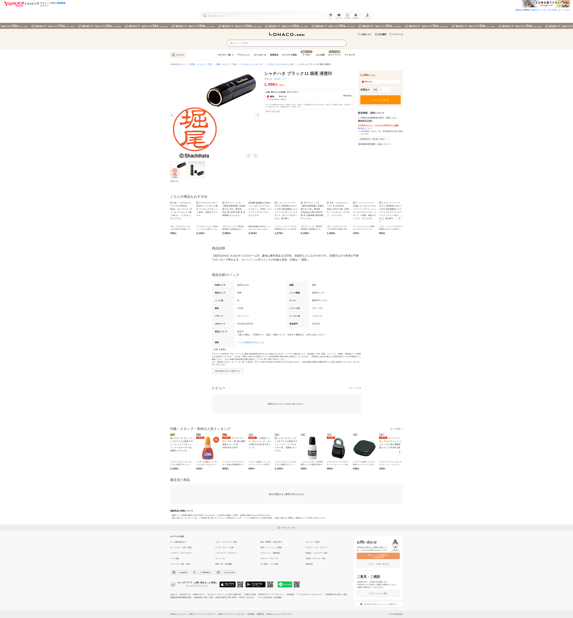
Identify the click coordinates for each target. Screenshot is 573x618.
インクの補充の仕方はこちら (250, 342)
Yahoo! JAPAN (522, 10)
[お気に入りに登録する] (255, 155)
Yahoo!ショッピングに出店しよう (547, 10)
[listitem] (192, 542)
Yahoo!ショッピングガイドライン (279, 614)
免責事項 (260, 614)
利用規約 (251, 614)
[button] (385, 89)
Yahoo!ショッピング (178, 614)
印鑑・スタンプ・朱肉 (226, 64)
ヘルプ (567, 10)
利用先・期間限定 (280, 99)
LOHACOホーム (177, 64)
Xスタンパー (243, 316)
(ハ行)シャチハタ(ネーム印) (281, 64)
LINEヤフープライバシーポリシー (202, 614)
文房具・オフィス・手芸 (200, 64)
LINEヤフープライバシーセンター (231, 614)
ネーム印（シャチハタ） (252, 64)
